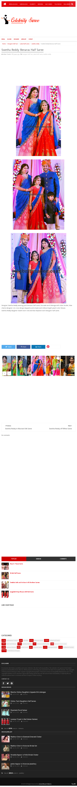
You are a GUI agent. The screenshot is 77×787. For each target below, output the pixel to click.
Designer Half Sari (13, 44)
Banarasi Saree (38, 640)
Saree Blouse (24, 4)
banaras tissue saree (60, 644)
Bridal (3, 39)
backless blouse (27, 644)
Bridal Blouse (13, 4)
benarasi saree (37, 647)
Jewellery (23, 39)
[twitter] (8, 683)
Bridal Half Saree (15, 573)
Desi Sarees (16, 39)
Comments (63, 559)
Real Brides (67, 4)
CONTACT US (5, 679)
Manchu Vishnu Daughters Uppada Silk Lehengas (28, 692)
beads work (24, 647)
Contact (31, 39)
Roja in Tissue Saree (16, 564)
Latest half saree (24, 44)
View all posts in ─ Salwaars (14, 728)
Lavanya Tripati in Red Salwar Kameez (24, 719)
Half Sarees (48, 4)
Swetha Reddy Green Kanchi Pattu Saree (9, 367)
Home (4, 44)
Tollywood (58, 4)
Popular (13, 559)
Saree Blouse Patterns (45, 784)
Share (24, 347)
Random (38, 559)
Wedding (40, 4)
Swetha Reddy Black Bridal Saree (67, 363)
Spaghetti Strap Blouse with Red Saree (22, 592)
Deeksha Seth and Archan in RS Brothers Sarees (25, 582)
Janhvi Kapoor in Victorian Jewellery (23, 764)
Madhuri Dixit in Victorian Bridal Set (24, 746)
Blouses (9, 39)
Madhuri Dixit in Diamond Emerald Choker (26, 737)
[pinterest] (12, 683)
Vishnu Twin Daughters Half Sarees (23, 701)
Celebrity (33, 4)
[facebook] (4, 683)
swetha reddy (35, 44)
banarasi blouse (11, 647)
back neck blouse (11, 644)
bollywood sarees (68, 647)
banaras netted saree (43, 644)
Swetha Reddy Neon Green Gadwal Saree (24, 367)
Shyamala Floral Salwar (19, 710)
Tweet (9, 347)
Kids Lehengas (13, 9)
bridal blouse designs (13, 650)
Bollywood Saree (55, 640)
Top (72, 784)
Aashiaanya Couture (12, 640)
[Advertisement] (39, 30)
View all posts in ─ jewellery (14, 773)
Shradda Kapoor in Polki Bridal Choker (24, 755)
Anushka (25, 640)
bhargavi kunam (52, 647)
